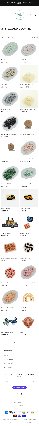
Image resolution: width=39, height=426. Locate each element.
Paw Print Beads (24, 60)
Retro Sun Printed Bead (7, 308)
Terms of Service (8, 363)
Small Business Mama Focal (9, 258)
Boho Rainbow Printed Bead (27, 109)
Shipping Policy (8, 359)
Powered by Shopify (22, 419)
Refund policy (32, 419)
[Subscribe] (33, 381)
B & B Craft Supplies (12, 419)
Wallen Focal (23, 332)
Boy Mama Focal (24, 233)
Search (6, 355)
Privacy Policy (8, 367)
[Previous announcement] (3, 3)
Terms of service (20, 422)
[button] (4, 15)
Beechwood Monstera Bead (27, 134)
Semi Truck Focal (6, 233)
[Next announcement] (36, 3)
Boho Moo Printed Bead (26, 159)
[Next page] (24, 343)
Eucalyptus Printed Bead (26, 84)
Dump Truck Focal (25, 208)
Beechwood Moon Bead (7, 159)
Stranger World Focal (25, 258)
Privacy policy (10, 422)
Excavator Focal (5, 208)
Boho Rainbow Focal (25, 308)
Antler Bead (4, 84)
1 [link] (14, 343)
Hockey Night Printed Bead (9, 134)
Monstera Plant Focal (7, 332)
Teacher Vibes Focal (7, 283)
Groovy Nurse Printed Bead (27, 283)
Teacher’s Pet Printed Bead (8, 184)
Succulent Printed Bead (26, 184)
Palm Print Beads (6, 60)
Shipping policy (29, 422)
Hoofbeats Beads (6, 109)
